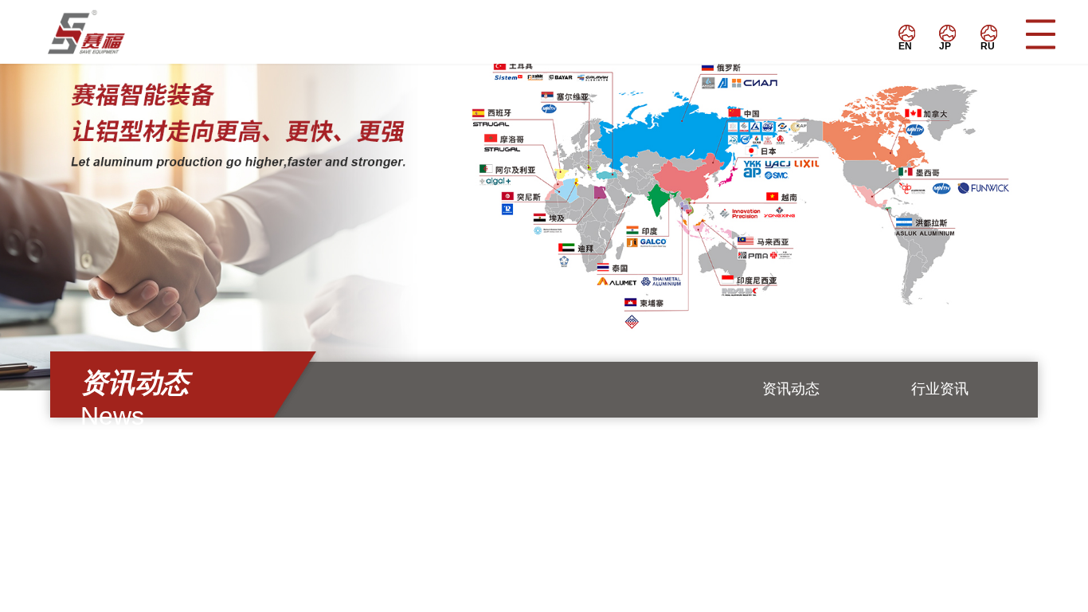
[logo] (108, 32)
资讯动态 (791, 389)
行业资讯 (940, 389)
